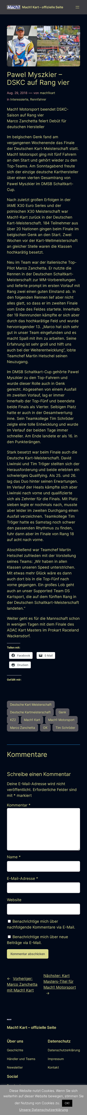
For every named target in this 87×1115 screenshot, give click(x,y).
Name (14, 857)
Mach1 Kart (32, 720)
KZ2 (13, 720)
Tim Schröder (65, 727)
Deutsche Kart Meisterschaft (31, 704)
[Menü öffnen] (77, 7)
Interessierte (19, 99)
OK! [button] (67, 1103)
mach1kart (47, 93)
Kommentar (19, 805)
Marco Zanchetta (22, 727)
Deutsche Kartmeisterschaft (30, 712)
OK (45, 727)
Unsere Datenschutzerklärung (43, 1110)
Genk (62, 712)
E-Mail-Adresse (22, 878)
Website (14, 900)
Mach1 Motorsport (61, 720)
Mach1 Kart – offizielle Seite (42, 7)
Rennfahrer (38, 99)
